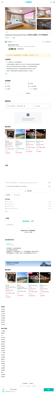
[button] (28, 55)
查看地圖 (29, 191)
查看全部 (28, 93)
